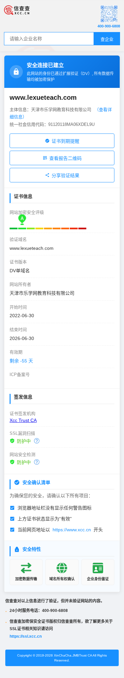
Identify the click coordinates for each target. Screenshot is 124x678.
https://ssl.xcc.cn (26, 636)
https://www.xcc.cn (72, 529)
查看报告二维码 (65, 158)
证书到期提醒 (65, 141)
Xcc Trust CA (23, 420)
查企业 (107, 39)
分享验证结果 (65, 175)
